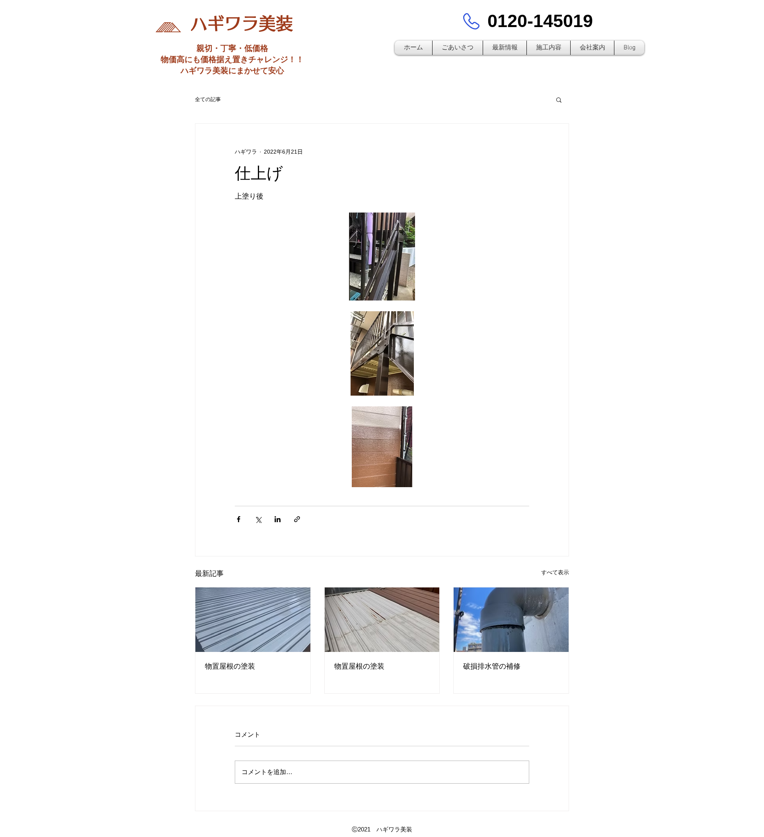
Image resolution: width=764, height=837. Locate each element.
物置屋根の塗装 (230, 666)
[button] (559, 99)
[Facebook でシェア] (238, 519)
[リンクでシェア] (297, 519)
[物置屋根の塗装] (252, 619)
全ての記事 (208, 99)
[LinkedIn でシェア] (277, 519)
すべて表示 (555, 572)
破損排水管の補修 (491, 666)
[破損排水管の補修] (511, 619)
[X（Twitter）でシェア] (258, 519)
